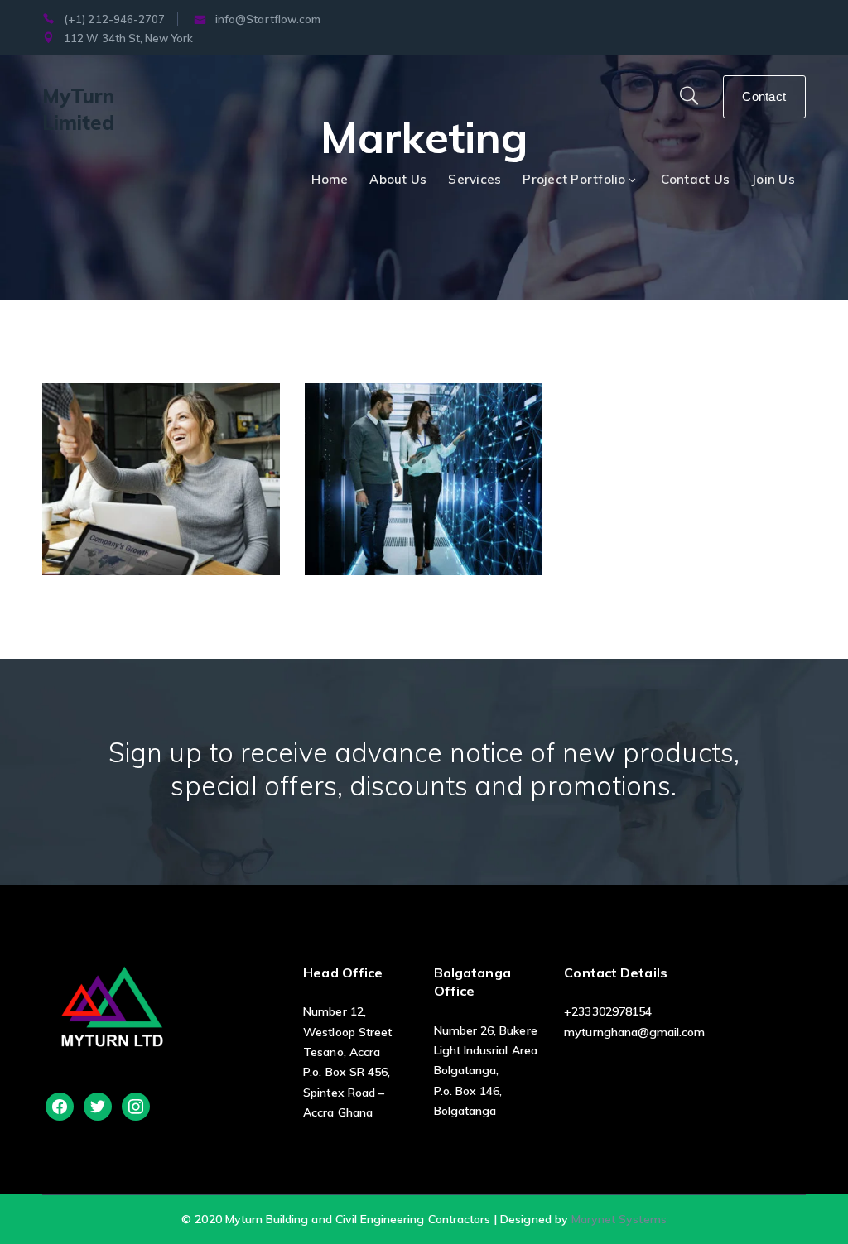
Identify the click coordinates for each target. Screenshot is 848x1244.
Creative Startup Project (185, 474)
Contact (764, 96)
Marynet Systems (619, 1219)
